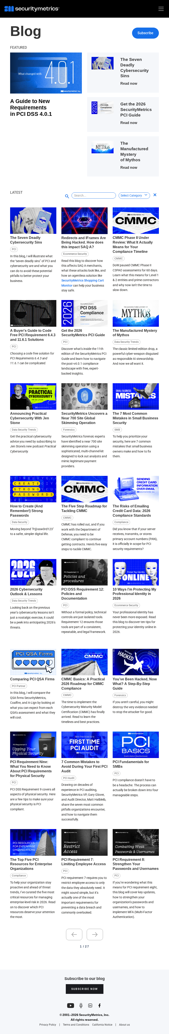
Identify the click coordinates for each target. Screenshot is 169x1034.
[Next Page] (95, 934)
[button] (160, 9)
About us (124, 1024)
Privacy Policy (47, 1024)
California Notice (102, 1024)
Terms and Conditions (76, 1024)
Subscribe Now (84, 989)
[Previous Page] (74, 934)
